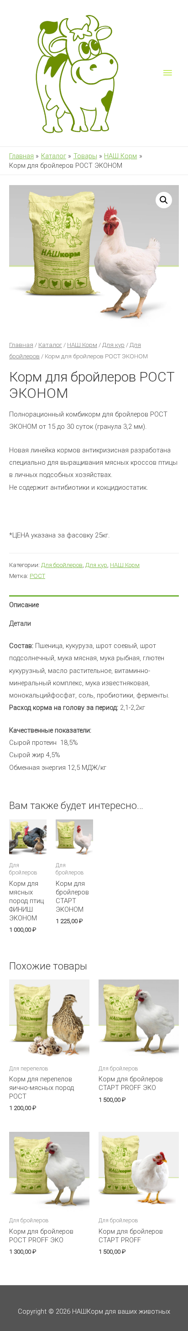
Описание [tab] (24, 605)
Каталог (50, 345)
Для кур (113, 345)
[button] (164, 200)
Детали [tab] (20, 623)
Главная (21, 345)
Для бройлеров (62, 565)
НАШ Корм (82, 345)
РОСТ (37, 576)
